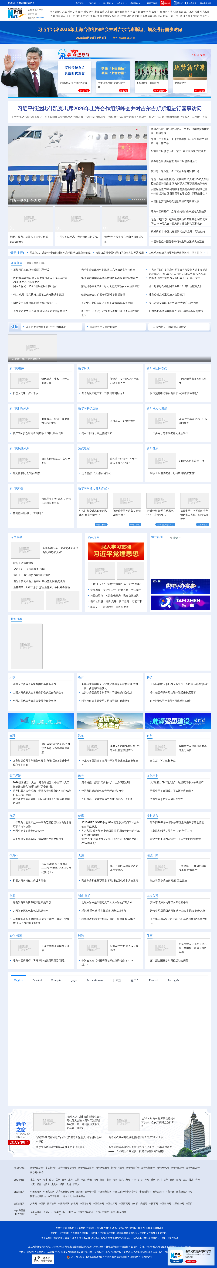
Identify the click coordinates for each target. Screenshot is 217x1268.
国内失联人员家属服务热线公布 (189, 183)
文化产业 (204, 16)
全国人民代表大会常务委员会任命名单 (34, 684)
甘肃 (191, 1179)
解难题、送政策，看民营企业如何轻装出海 (175, 171)
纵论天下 (95, 607)
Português (173, 980)
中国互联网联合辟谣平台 (125, 1191)
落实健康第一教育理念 (147, 82)
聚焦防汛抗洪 (131, 595)
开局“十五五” (97, 584)
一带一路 (177, 16)
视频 (181, 11)
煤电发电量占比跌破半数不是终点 (32, 902)
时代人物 (123, 590)
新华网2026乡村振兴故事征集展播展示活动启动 (177, 822)
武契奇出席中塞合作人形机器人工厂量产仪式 (174, 278)
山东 (108, 1179)
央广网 (135, 1203)
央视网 (74, 1203)
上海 (70, 1179)
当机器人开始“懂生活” (122, 421)
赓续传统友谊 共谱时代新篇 (73, 82)
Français (56, 980)
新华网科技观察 (88, 408)
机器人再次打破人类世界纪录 (29, 880)
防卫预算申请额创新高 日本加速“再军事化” (174, 393)
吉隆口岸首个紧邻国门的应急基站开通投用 (119, 252)
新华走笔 (124, 601)
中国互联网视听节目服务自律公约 (122, 1256)
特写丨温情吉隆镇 (23, 563)
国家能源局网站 (184, 1191)
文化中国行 (109, 590)
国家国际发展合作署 (86, 1191)
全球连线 (119, 11)
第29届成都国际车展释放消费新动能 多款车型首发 (109, 278)
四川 (159, 1179)
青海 (197, 1179)
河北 (45, 1179)
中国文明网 (48, 1191)
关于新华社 (80, 3)
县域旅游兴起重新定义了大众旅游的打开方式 (106, 902)
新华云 (127, 1237)
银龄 (114, 16)
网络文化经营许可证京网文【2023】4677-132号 (43, 1251)
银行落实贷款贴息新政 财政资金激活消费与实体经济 (55, 748)
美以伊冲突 (122, 607)
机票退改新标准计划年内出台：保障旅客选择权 (108, 919)
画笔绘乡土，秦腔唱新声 (103, 327)
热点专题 (93, 537)
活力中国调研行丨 (161, 211)
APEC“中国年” (132, 584)
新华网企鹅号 (37, 1172)
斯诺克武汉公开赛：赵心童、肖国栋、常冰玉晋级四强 (193, 948)
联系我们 (67, 1237)
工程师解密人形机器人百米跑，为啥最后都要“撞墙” (179, 684)
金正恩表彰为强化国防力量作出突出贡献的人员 (175, 286)
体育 (148, 11)
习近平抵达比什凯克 (25, 200)
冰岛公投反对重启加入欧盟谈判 (167, 294)
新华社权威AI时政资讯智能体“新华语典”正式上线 (135, 1137)
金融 (53, 16)
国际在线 (51, 1203)
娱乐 (155, 16)
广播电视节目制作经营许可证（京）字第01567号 (128, 1246)
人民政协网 (178, 1203)
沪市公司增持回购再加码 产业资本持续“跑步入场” (178, 910)
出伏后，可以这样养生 (163, 760)
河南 (115, 1179)
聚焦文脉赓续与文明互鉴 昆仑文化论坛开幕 (60, 1147)
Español (37, 980)
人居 (81, 855)
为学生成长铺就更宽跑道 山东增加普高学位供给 (108, 269)
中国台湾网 (111, 1203)
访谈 (175, 11)
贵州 (166, 1179)
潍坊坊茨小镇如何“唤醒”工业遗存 (168, 880)
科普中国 (170, 1191)
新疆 (39, 1184)
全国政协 (71, 1212)
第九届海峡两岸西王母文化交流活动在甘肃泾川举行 (110, 286)
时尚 (160, 16)
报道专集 (199, 55)
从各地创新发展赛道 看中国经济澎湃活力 (174, 161)
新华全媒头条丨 (51, 548)
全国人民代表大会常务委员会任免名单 (34, 700)
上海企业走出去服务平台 (73, 1196)
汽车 (58, 16)
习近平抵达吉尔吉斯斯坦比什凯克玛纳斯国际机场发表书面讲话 (47, 117)
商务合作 (105, 1237)
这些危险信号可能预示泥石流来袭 (113, 799)
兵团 (62, 1184)
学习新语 (199, 90)
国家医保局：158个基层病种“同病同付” (35, 286)
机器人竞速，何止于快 (25, 393)
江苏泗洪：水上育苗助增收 (25, 359)
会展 (144, 16)
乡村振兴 (106, 16)
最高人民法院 (102, 1212)
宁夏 (32, 1184)
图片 (186, 11)
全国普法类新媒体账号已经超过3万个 (102, 790)
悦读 (165, 16)
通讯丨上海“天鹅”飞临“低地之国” (31, 575)
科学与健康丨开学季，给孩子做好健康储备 (105, 700)
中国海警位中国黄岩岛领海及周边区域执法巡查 (177, 241)
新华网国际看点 (157, 368)
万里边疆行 (96, 595)
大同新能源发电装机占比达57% (30, 910)
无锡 (68, 1184)
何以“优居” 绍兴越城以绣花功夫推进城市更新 (38, 294)
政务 (192, 11)
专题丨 (155, 139)
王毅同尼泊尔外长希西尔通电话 (31, 269)
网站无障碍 (152, 3)
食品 (63, 16)
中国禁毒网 (53, 1196)
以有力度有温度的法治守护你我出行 (46, 327)
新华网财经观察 (20, 408)
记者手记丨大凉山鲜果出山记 (29, 569)
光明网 (143, 1203)
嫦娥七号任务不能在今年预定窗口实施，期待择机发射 (194, 515)
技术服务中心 (117, 1237)
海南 (147, 1179)
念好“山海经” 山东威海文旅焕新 (189, 211)
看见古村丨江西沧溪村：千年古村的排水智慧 (175, 839)
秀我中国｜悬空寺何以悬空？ (166, 799)
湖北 (121, 1179)
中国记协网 (145, 1191)
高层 (64, 11)
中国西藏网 (124, 1203)
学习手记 (84, 90)
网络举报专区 (205, 3)
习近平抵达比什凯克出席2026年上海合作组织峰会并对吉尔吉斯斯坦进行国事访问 (109, 108)
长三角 (76, 1184)
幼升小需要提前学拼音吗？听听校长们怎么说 (106, 692)
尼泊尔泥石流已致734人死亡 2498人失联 (172, 274)
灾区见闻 (201, 274)
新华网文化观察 (157, 408)
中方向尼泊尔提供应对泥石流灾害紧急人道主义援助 (178, 269)
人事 (75, 11)
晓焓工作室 (101, 524)
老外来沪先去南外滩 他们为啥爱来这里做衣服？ (40, 311)
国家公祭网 (158, 1191)
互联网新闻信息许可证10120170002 (46, 1246)
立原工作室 (202, 524)
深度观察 (16, 537)
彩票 (150, 16)
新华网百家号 (193, 1167)
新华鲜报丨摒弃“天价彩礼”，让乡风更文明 (105, 782)
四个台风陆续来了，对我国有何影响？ (103, 393)
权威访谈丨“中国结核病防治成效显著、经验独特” (178, 231)
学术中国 (97, 16)
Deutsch (153, 980)
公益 (170, 16)
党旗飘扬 (95, 590)
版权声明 (86, 1237)
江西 (102, 1179)
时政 (70, 11)
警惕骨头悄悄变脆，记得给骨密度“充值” (172, 473)
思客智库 (109, 11)
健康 (165, 11)
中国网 (42, 1203)
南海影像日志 (113, 595)
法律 (197, 11)
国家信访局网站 (38, 1196)
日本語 (117, 980)
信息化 (79, 16)
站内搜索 (192, 3)
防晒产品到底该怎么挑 (191, 461)
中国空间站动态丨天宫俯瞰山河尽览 (77, 236)
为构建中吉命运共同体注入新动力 (127, 117)
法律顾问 (95, 1237)
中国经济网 (98, 1203)
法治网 (189, 1203)
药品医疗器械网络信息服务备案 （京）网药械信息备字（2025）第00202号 (163, 1251)
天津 (39, 1179)
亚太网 (186, 16)
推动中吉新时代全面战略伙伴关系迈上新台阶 (174, 117)
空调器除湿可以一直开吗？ (28, 513)
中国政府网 (35, 1191)
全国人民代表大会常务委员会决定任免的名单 (38, 692)
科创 (138, 11)
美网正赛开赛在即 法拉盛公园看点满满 (43, 581)
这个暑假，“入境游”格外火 (96, 473)
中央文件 (204, 11)
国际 (80, 11)
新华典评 (111, 601)
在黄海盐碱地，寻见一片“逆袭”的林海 (171, 830)
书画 (159, 11)
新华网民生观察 (20, 448)
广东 (134, 1179)
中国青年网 (85, 1203)
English (18, 980)
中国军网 (153, 1203)
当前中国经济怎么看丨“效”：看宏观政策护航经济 (178, 151)
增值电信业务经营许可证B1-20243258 (84, 1246)
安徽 (89, 1179)
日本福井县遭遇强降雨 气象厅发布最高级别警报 (176, 311)
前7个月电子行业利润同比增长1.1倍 (170, 700)
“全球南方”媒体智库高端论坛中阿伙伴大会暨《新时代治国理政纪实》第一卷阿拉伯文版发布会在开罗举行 (84, 1122)
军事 (170, 11)
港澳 (97, 11)
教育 (127, 11)
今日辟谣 (86, 799)
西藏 (178, 1179)
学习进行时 (55, 11)
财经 (86, 11)
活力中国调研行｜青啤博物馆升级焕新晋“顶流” (39, 960)
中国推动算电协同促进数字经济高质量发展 (175, 201)
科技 (132, 11)
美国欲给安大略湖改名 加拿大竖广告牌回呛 (173, 303)
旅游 (134, 16)
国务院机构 (59, 1212)
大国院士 (136, 590)
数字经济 (87, 16)
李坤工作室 (135, 524)
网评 (91, 11)
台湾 (102, 11)
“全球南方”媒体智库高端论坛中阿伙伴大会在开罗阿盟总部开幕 (158, 1122)
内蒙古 (46, 1184)
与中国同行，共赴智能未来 (96, 433)
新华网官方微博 (86, 1167)
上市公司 (194, 16)
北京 (32, 1179)
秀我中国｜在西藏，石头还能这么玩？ (171, 790)
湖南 (127, 1179)
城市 (129, 16)
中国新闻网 (165, 1203)
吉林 (64, 1179)
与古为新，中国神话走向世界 (169, 327)
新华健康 (152, 448)
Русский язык (95, 980)
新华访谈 (84, 368)
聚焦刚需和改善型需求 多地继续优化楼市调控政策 (109, 880)
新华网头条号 (177, 1167)
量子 (143, 11)
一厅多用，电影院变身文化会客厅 (169, 433)
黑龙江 (54, 1184)
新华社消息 (96, 601)
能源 (139, 16)
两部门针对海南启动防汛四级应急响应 (180, 219)
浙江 (83, 1179)
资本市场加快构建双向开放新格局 (169, 902)
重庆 (153, 1179)
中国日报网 (63, 1203)
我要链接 (76, 1237)
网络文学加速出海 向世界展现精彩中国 (35, 303)
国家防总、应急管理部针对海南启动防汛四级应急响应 (60, 252)
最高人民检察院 (118, 1212)
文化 (154, 11)
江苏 (77, 1179)
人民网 (33, 1203)
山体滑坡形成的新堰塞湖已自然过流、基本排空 (175, 252)
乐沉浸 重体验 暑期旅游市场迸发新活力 (103, 910)
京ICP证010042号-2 (115, 1251)
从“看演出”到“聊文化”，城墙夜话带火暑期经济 (176, 782)
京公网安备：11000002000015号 (88, 1256)
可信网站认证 (146, 1256)
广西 (140, 1179)
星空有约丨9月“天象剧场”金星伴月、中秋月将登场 (41, 587)
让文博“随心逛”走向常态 (26, 473)
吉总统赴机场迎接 (95, 117)
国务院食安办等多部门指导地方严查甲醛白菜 (38, 839)
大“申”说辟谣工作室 (165, 524)
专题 (204, 117)
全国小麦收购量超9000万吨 (28, 830)
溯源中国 (121, 16)
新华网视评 (17, 368)
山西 (51, 1179)
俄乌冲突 (108, 607)
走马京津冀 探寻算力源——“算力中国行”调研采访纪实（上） (56, 868)
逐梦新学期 (180, 82)
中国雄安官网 (104, 1191)
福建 (96, 1179)
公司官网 (32, 13)
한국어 (135, 980)
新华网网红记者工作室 (92, 488)
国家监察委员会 (85, 1212)
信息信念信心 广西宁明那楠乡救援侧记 (103, 294)
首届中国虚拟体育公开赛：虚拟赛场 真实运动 (107, 303)
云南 (172, 1179)
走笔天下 (137, 601)
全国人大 (47, 1212)
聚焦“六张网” (114, 584)
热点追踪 (84, 448)
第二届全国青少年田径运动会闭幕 (169, 960)
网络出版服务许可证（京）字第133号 (86, 1251)
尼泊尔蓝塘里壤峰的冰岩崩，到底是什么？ (183, 193)
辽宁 (58, 1179)
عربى (74, 980)
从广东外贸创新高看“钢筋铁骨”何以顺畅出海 (38, 433)
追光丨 (17, 581)
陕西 (185, 1179)
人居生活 (70, 16)
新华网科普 (17, 488)
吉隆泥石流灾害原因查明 (165, 189)
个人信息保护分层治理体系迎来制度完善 (173, 692)
